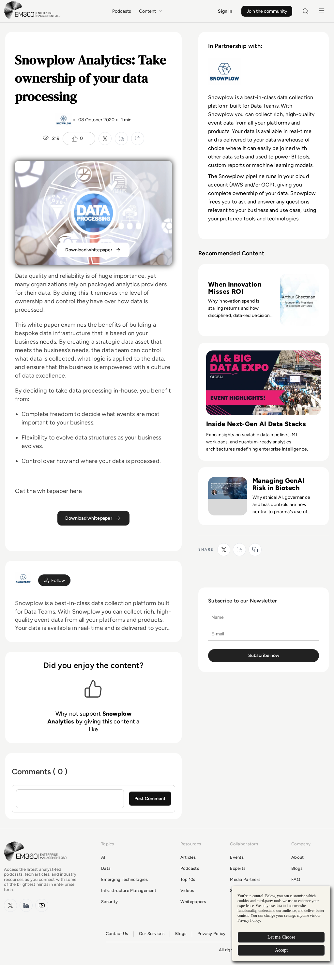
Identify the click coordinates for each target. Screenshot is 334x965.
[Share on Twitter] (105, 138)
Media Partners (245, 879)
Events (237, 857)
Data (106, 868)
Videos (187, 890)
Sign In (225, 11)
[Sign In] (54, 580)
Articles (188, 857)
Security (109, 901)
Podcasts (121, 11)
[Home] (33, 18)
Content (147, 11)
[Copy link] (137, 138)
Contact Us (117, 933)
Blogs (296, 868)
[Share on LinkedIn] (121, 138)
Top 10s (187, 879)
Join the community (267, 11)
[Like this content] (74, 138)
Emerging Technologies (124, 879)
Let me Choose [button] (281, 937)
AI (103, 857)
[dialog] (281, 923)
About (297, 857)
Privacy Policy (211, 933)
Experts (237, 868)
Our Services (151, 933)
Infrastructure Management (128, 890)
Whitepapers (193, 901)
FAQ (295, 879)
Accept (281, 950)
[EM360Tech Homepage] (36, 864)
